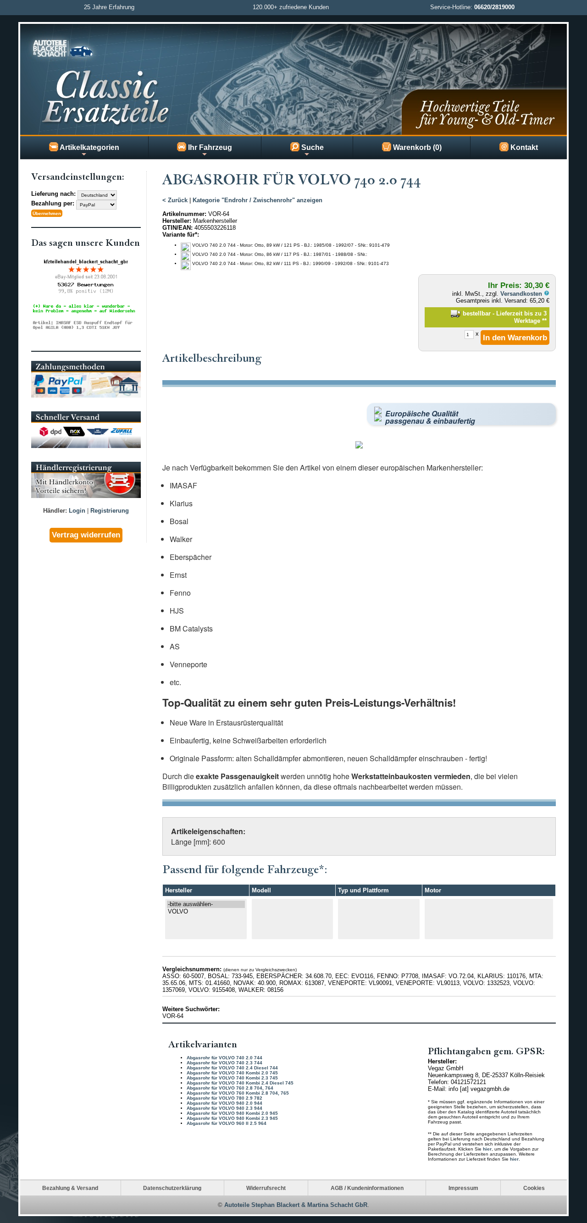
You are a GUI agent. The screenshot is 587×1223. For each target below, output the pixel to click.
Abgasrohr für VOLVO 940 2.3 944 (224, 1108)
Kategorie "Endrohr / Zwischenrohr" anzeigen (257, 200)
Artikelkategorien (88, 147)
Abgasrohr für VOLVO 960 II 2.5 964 (226, 1123)
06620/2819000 (494, 7)
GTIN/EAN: (177, 227)
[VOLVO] (206, 911)
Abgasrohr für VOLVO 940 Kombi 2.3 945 (232, 1118)
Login (77, 510)
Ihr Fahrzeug (209, 147)
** (544, 320)
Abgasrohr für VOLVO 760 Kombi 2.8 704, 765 (238, 1093)
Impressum (463, 1188)
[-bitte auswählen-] (206, 904)
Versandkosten (522, 293)
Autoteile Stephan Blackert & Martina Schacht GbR (295, 1204)
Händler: (55, 510)
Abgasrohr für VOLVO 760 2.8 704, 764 (230, 1087)
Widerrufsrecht (266, 1188)
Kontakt (523, 147)
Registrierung (109, 510)
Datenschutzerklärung (172, 1188)
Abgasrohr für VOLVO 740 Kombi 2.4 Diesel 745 (240, 1082)
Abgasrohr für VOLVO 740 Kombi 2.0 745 (232, 1072)
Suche (311, 147)
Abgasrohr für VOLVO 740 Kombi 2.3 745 (232, 1077)
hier (487, 1148)
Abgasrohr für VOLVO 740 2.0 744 (224, 1057)
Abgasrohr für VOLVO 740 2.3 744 (224, 1062)
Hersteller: (176, 220)
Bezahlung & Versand (70, 1188)
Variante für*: (180, 234)
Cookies (534, 1188)
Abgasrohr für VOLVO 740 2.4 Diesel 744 (232, 1067)
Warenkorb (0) (416, 147)
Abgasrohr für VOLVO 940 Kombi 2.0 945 (232, 1113)
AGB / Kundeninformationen (367, 1188)
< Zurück (175, 200)
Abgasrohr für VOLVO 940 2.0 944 (224, 1103)
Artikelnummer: (184, 213)
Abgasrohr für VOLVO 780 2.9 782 (224, 1098)
